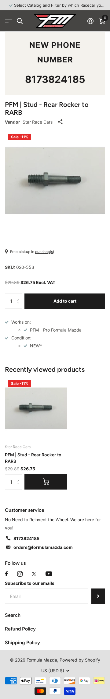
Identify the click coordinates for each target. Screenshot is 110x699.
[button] (19, 295)
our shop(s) (44, 251)
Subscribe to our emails (29, 583)
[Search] (20, 21)
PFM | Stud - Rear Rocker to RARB (33, 458)
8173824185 (55, 79)
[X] (34, 574)
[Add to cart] (45, 482)
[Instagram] (20, 574)
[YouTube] (49, 573)
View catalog (8, 21)
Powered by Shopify (80, 659)
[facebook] (6, 573)
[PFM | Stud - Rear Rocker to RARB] (36, 408)
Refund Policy (20, 629)
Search (12, 615)
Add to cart (64, 301)
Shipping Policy (22, 642)
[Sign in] (90, 21)
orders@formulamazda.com (43, 547)
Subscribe (98, 596)
